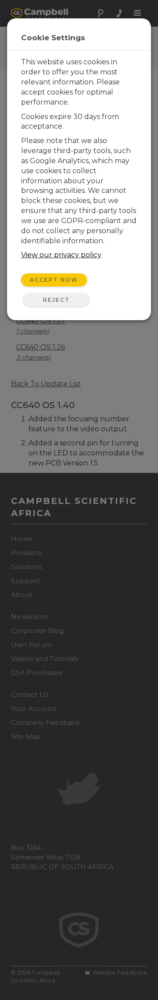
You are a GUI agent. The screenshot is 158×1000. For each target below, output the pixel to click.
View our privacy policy (61, 255)
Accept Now (54, 279)
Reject (56, 300)
